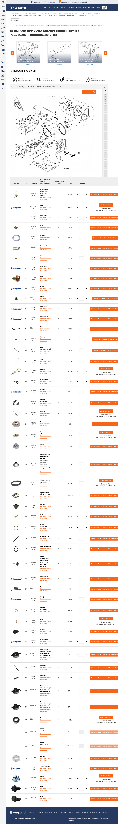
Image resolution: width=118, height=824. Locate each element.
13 (105, 121)
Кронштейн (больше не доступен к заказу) (44, 192)
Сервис (71, 8)
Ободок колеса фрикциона (45, 481)
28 (105, 155)
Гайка (42, 296)
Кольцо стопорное (43, 401)
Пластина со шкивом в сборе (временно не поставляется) (45, 653)
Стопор (42, 337)
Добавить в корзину (105, 205)
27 (105, 153)
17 (105, 130)
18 (105, 132)
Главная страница (16, 14)
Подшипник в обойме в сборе (45, 493)
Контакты (51, 2)
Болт (41, 276)
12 (105, 119)
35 (105, 171)
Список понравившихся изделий (73, 1)
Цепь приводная (45, 547)
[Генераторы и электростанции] (3, 62)
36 (105, 173)
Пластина (43, 216)
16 (105, 128)
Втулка (42, 504)
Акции (98, 8)
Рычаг (42, 286)
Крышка (42, 629)
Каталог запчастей (31, 14)
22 (105, 141)
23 (105, 144)
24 (105, 146)
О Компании (62, 812)
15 (105, 126)
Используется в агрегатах (45, 198)
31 (105, 162)
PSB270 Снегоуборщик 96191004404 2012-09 (27, 16)
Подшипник (44, 718)
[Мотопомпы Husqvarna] (3, 71)
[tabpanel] (28, 53)
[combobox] (59, 86)
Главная (31, 812)
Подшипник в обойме (44, 433)
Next (105, 53)
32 (105, 164)
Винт (41, 205)
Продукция (55, 8)
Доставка (37, 2)
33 (105, 166)
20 (105, 137)
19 (105, 135)
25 (105, 148)
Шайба (42, 236)
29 (105, 157)
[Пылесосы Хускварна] (3, 75)
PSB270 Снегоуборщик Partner (90, 14)
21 (105, 139)
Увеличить (28, 64)
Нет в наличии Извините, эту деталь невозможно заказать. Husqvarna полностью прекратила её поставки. (45, 462)
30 (105, 159)
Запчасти (47, 8)
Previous (12, 53)
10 (105, 115)
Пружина (43, 412)
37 (105, 175)
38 (105, 177)
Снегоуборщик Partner (71, 14)
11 (105, 117)
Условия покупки (88, 8)
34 (105, 168)
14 (105, 124)
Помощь (78, 8)
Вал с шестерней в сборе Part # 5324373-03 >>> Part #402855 (44, 562)
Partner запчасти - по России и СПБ (50, 14)
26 (105, 150)
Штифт (42, 390)
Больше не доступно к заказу (44, 730)
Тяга (41, 327)
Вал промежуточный (45, 348)
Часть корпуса (45, 766)
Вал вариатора (45, 537)
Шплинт (42, 256)
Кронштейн (44, 246)
